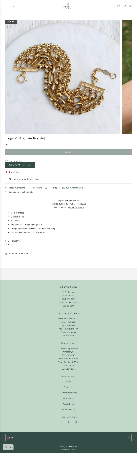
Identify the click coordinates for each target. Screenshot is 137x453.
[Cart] (130, 6)
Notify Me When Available (20, 165)
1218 (7, 244)
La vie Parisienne (76, 207)
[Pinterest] (75, 422)
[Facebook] (61, 422)
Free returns (36, 187)
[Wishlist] (124, 6)
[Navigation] (6, 6)
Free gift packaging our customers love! (66, 187)
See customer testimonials (21, 191)
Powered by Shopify (68, 449)
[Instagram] (68, 422)
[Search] (118, 6)
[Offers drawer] (13, 6)
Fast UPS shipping (17, 187)
